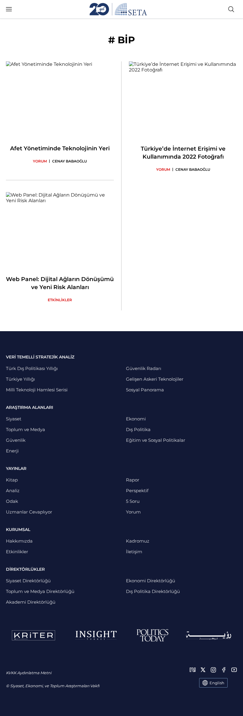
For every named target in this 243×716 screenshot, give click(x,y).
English (217, 682)
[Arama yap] (231, 9)
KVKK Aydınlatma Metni (28, 672)
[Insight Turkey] (96, 635)
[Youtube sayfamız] (234, 669)
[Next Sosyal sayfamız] (193, 670)
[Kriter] (33, 635)
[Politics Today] (152, 635)
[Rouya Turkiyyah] (208, 635)
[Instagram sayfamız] (213, 670)
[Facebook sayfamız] (223, 669)
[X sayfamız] (203, 670)
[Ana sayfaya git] (118, 9)
